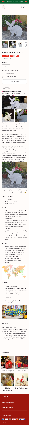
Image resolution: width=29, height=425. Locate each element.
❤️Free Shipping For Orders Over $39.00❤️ (14, 1)
